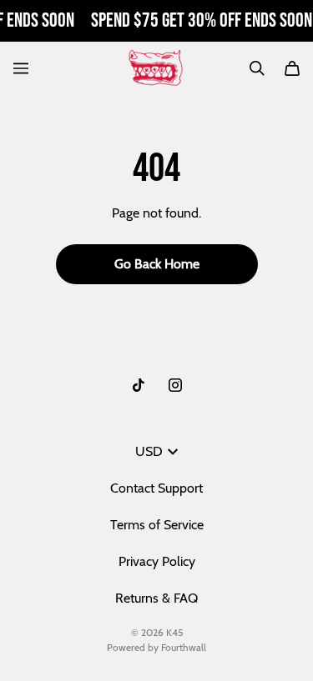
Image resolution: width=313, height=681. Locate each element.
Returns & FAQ (156, 598)
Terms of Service (157, 525)
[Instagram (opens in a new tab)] (175, 385)
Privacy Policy (157, 561)
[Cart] (292, 68)
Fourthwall (183, 647)
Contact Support (156, 488)
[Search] (257, 68)
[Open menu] (20, 68)
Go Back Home (156, 264)
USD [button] (149, 451)
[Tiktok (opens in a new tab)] (138, 385)
